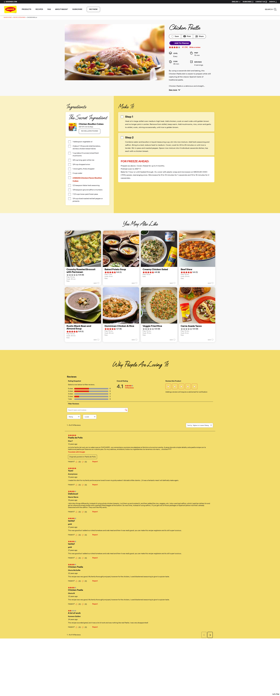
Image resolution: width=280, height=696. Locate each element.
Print (189, 36)
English (235, 1)
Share (201, 36)
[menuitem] (26, 9)
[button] (174, 90)
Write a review (194, 47)
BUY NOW (93, 9)
